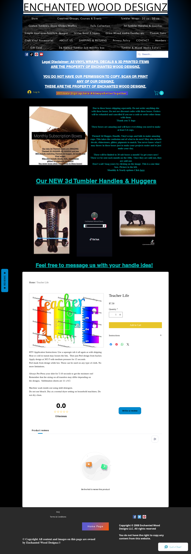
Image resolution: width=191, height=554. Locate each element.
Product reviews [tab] (40, 430)
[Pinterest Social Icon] (36, 54)
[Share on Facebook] (111, 344)
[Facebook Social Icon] (26, 54)
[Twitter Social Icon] (139, 517)
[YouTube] (41, 54)
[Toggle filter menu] (154, 439)
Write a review (130, 410)
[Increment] (120, 314)
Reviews (4, 281)
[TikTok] (31, 54)
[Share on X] (128, 344)
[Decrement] (111, 314)
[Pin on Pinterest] (116, 344)
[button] (159, 93)
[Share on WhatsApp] (122, 344)
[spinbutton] (115, 314)
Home (32, 282)
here (142, 170)
